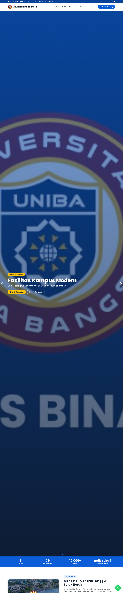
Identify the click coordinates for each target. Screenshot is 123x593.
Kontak (92, 7)
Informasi (83, 7)
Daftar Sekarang (106, 7)
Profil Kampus (38, 292)
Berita (76, 7)
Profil (64, 7)
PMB (70, 7)
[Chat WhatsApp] (118, 588)
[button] (60, 554)
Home (58, 7)
